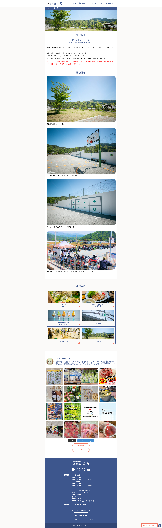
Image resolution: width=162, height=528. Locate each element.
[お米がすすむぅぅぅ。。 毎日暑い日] (54, 429)
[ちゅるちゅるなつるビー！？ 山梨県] (54, 376)
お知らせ (73, 3)
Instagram (81, 445)
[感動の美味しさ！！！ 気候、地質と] (54, 394)
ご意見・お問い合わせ (108, 3)
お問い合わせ (89, 519)
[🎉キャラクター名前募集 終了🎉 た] (89, 411)
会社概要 (74, 519)
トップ (48, 8)
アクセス (93, 3)
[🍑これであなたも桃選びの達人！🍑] (107, 429)
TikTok (81, 450)
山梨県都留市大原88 (79, 504)
